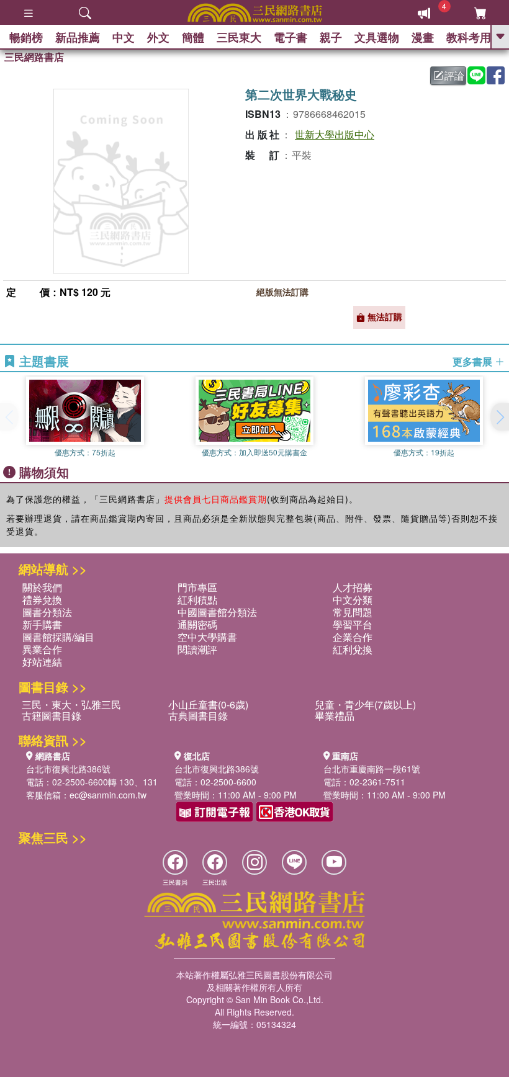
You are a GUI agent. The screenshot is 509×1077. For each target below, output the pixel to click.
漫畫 (423, 37)
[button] (499, 417)
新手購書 (42, 624)
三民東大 (239, 37)
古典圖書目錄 (198, 715)
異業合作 (42, 649)
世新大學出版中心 (334, 134)
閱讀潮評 (197, 649)
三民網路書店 (34, 57)
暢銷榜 (26, 37)
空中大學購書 (207, 637)
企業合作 (352, 637)
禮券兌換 (42, 599)
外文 (158, 37)
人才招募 (352, 587)
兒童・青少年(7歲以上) (365, 704)
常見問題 (352, 612)
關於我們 (42, 587)
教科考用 (468, 37)
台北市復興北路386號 (68, 768)
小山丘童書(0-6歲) (208, 704)
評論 (454, 75)
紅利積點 (197, 599)
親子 (331, 37)
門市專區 (197, 587)
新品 (77, 37)
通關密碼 (197, 624)
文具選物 (376, 37)
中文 (123, 37)
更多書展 (474, 361)
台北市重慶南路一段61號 (371, 768)
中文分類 (352, 599)
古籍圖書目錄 (51, 715)
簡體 (193, 37)
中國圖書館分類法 (217, 612)
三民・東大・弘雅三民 (71, 704)
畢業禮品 (334, 715)
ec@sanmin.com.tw (108, 795)
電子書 (290, 37)
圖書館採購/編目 (58, 637)
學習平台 (352, 624)
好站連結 (42, 662)
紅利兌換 (352, 649)
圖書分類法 (47, 612)
